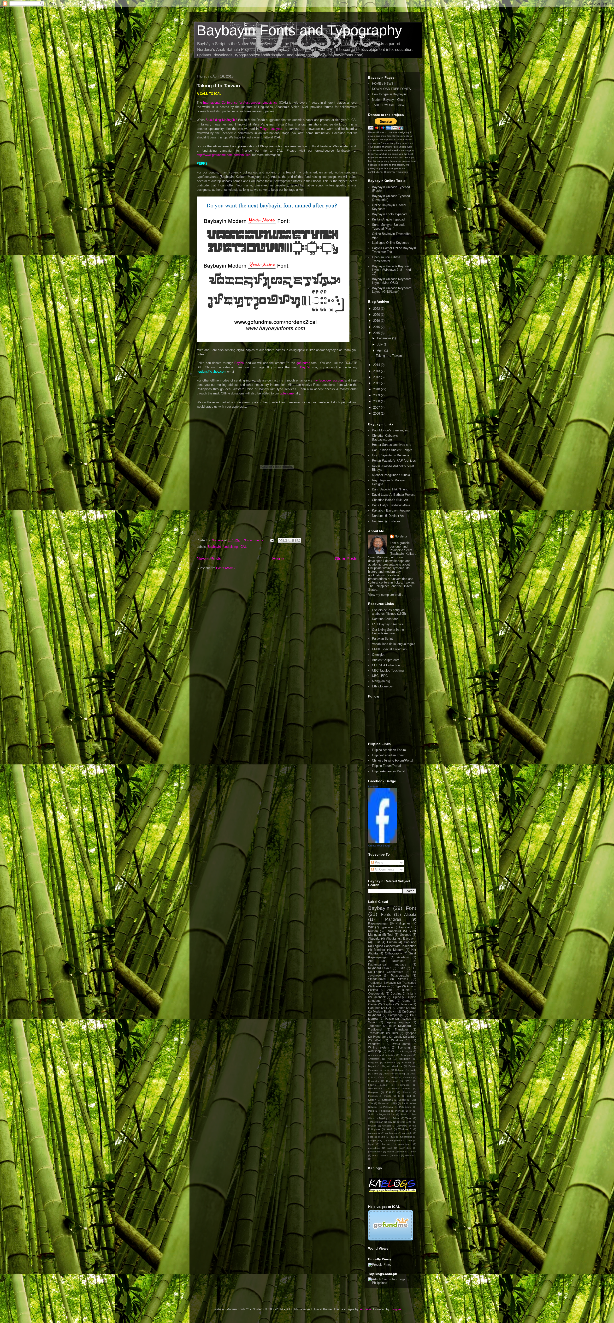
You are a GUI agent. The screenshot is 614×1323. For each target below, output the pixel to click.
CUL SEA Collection (386, 665)
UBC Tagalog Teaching (388, 670)
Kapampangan (378, 923)
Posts (378, 862)
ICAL (243, 546)
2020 (377, 314)
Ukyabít (386, 1125)
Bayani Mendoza (392, 1066)
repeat (390, 1151)
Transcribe (409, 982)
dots (370, 1136)
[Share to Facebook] (294, 540)
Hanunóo (410, 942)
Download (398, 960)
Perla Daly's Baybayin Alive (391, 505)
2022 (377, 308)
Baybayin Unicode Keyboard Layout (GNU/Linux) (391, 290)
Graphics (388, 1004)
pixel (389, 1148)
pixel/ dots (405, 1148)
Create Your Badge (379, 845)
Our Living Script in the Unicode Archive (388, 631)
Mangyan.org (381, 681)
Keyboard (405, 927)
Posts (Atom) (225, 568)
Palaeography (400, 975)
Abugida (373, 938)
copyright (407, 1133)
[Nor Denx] (382, 842)
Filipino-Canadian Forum (389, 755)
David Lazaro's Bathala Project (393, 494)
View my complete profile (385, 594)
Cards (413, 1070)
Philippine (384, 1110)
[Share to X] (289, 540)
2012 (377, 377)
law (410, 1140)
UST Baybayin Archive (387, 624)
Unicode (405, 934)
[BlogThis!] (285, 540)
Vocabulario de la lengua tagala (393, 644)
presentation (375, 1151)
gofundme (303, 363)
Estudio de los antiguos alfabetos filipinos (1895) (389, 612)
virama (385, 1155)
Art (389, 1058)
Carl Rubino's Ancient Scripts (392, 450)
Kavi (413, 1007)
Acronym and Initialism (381, 1055)
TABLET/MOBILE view (388, 105)
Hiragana (373, 1092)
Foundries (403, 1085)
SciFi (370, 1114)
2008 (377, 401)
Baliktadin (390, 1062)
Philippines (403, 923)
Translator (401, 1029)
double (381, 1136)
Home (278, 558)
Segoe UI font (387, 1114)
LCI (414, 968)
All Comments (384, 869)
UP (411, 1121)
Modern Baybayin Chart (388, 99)
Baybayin (214, 546)
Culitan (392, 942)
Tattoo (408, 1118)
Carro (375, 1073)
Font (411, 908)
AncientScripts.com (385, 660)
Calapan (399, 1070)
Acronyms (406, 1055)
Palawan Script (382, 638)
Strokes (403, 979)
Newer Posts (209, 558)
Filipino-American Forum (389, 750)
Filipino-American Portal (388, 771)
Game (406, 1000)
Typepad (410, 1033)
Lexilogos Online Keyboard (390, 242)
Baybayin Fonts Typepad (389, 214)
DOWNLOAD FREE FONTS (391, 89)
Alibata (410, 914)
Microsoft (383, 1103)
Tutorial (401, 1121)
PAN (394, 1103)
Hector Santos (401, 1088)
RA (410, 1110)
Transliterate (376, 1033)
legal (370, 1144)
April (380, 350)
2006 (377, 413)
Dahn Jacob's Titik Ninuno (390, 489)
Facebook (379, 997)
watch (397, 1155)
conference (391, 1133)
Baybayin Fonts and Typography (299, 30)
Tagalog (383, 1118)
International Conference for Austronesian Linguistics (240, 102)
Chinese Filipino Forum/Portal (392, 760)
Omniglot (378, 654)
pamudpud (374, 1148)
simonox (365, 1309)
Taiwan (396, 1118)
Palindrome (405, 1107)
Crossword (392, 1081)
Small (403, 1114)
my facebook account (328, 380)
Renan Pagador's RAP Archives (394, 460)
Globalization (375, 1088)
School (372, 1022)
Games (373, 1004)
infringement (395, 1140)
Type (398, 986)
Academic (403, 957)
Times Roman (375, 1121)
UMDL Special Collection (389, 649)
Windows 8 (376, 1043)
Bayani (372, 1066)
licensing (404, 1047)
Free (392, 1000)
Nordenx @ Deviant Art (388, 516)
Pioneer (399, 1110)
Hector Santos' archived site (391, 445)
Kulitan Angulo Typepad (388, 219)
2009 (377, 395)
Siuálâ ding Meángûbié (221, 120)
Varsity (398, 1036)
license (386, 1144)
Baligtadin (404, 1058)
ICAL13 (390, 1092)
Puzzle (389, 1018)
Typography (380, 1036)
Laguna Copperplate (388, 971)
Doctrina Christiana (385, 619)
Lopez (402, 1099)
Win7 (389, 1129)
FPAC (408, 1081)
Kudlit (401, 968)
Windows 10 (400, 1040)
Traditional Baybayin (382, 982)
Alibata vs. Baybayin (401, 938)
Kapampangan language (387, 964)
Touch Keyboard (400, 1025)
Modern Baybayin (384, 1011)
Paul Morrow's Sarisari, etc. (391, 430)
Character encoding (394, 1073)
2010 (377, 389)
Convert (407, 1077)
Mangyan (393, 919)
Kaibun (372, 1099)
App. (371, 960)
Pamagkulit (393, 931)
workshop (374, 1051)
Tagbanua (374, 1025)
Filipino (396, 997)
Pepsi (371, 1110)
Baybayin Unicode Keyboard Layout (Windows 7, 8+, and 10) (391, 269)
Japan (401, 1007)
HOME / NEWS (383, 83)
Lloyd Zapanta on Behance (390, 455)
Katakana (387, 1099)
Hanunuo (374, 1007)
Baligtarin (373, 1062)
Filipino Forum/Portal (386, 766)
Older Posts (346, 558)
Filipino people (378, 1085)
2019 (377, 320)
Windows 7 (404, 1129)
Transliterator (381, 986)
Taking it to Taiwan (218, 85)
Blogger (395, 1309)
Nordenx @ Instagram (387, 521)
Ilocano (406, 1092)
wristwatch (410, 1155)
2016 (377, 327)
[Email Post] (271, 540)
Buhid (406, 989)
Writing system (378, 1047)
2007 (377, 407)
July (380, 344)
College (394, 1077)
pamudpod (404, 1144)
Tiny (390, 1121)
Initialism (373, 1096)
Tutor (394, 1033)
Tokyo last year (271, 129)
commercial (374, 1133)
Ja (399, 1096)
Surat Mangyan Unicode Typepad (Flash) (388, 226)
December (384, 338)
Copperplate (376, 993)
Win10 (412, 1036)
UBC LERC (380, 676)
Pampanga (395, 1015)
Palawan (388, 1107)
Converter (373, 1081)
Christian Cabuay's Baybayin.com (385, 437)
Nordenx (401, 536)
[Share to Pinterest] (298, 540)
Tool (390, 934)
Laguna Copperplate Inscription (394, 946)
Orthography (393, 953)
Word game (401, 1043)
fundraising (230, 546)
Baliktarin (406, 1062)
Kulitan (373, 931)
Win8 (378, 1040)
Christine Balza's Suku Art (390, 500)
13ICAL (392, 1051)
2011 (377, 383)
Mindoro (379, 950)
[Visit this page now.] (390, 1239)
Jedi (409, 1096)
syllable (402, 1151)
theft (413, 1151)
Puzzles (406, 1018)
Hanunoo (406, 1004)
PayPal (239, 363)
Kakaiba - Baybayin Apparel (391, 510)
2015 (377, 333)
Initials (387, 1096)
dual (392, 1136)
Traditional (375, 1029)
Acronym (407, 1051)
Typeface (386, 927)
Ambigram (373, 1058)
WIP (371, 927)
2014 (377, 365)
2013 (377, 371)
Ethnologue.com (383, 686)
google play (375, 1140)
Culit (377, 942)
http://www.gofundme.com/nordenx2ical (224, 155)
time (374, 1155)
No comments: (254, 540)
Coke (381, 1077)
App (390, 989)
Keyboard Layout (379, 968)
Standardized (377, 979)
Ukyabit (372, 1125)
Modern (398, 950)
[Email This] (280, 540)
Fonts (386, 914)
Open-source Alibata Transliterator (386, 259)
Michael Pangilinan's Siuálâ (391, 475)
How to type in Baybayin (389, 94)
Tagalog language (397, 1022)
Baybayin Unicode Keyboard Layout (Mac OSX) (391, 281)
